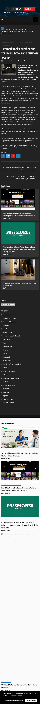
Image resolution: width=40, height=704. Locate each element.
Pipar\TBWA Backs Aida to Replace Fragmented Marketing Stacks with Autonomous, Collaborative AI (19, 214)
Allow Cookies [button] (31, 700)
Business (6, 325)
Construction (7, 332)
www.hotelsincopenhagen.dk (24, 141)
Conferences (5, 42)
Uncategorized (8, 403)
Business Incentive (24, 145)
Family (5, 353)
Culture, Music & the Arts (12, 336)
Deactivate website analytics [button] (13, 700)
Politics (5, 382)
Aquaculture (7, 315)
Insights (6, 367)
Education (6, 339)
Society (6, 389)
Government (7, 360)
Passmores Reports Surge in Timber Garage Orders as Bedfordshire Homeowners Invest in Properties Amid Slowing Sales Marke (19, 249)
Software (6, 392)
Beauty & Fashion (9, 322)
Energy (5, 343)
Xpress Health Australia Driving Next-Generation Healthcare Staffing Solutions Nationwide (19, 454)
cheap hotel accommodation (13, 131)
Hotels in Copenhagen (9, 108)
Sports (5, 396)
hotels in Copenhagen (11, 147)
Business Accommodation (10, 145)
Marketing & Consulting (16, 42)
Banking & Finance (9, 318)
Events (5, 350)
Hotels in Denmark (24, 147)
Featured (6, 357)
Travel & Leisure (6, 45)
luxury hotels (12, 79)
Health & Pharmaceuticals (12, 364)
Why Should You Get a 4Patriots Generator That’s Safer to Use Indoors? (20, 284)
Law (5, 375)
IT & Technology (9, 371)
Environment (7, 346)
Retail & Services (28, 42)
